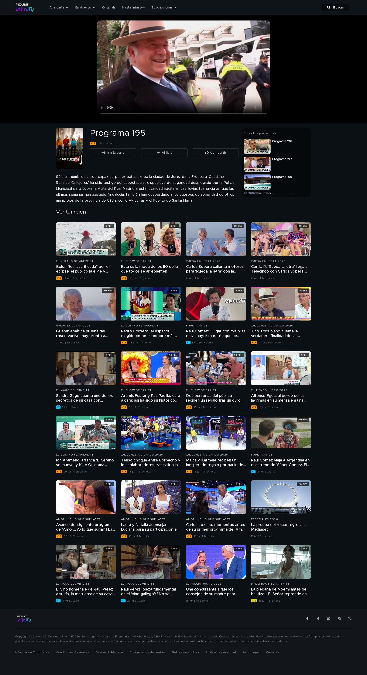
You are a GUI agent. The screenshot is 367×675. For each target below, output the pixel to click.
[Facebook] (307, 619)
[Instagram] (339, 619)
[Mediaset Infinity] (24, 7)
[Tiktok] (318, 619)
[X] (350, 619)
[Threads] (328, 619)
